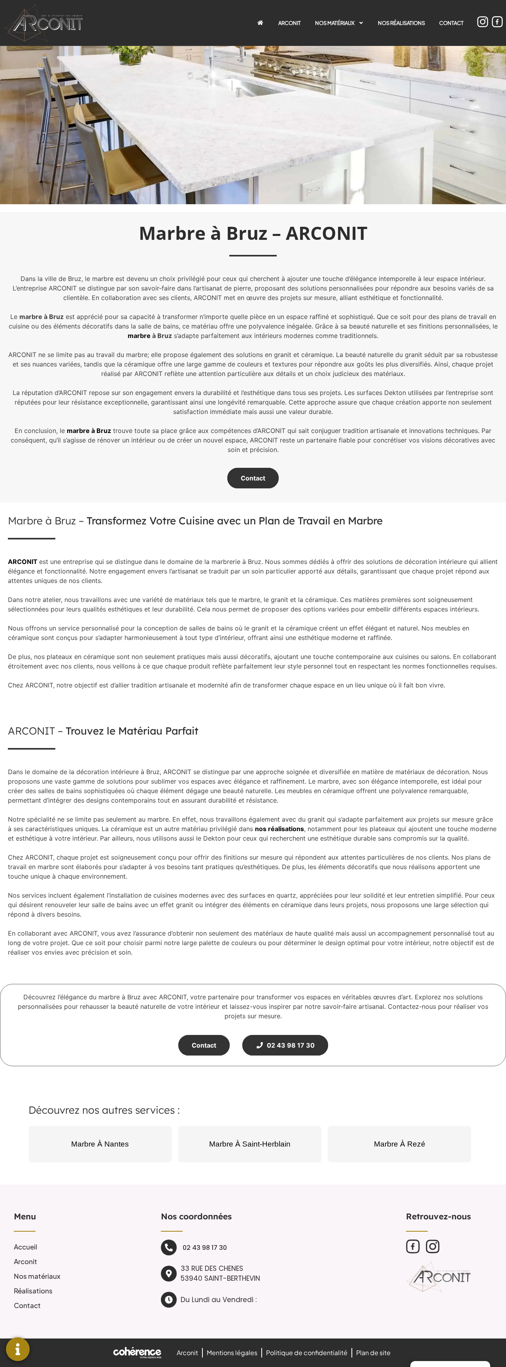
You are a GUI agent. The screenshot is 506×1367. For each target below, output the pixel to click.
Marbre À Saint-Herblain (250, 1144)
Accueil (25, 1246)
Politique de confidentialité (306, 1352)
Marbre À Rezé (399, 1144)
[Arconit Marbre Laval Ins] (482, 21)
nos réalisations (279, 829)
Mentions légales (232, 1352)
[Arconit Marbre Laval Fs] (413, 1246)
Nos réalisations (401, 22)
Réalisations (33, 1290)
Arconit (289, 22)
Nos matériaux (335, 22)
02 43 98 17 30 (289, 1045)
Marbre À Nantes (100, 1144)
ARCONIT (23, 562)
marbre (139, 336)
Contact (451, 22)
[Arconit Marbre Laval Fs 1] (497, 21)
